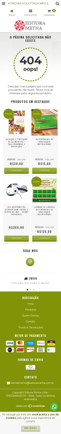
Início (30, 303)
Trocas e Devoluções (30, 327)
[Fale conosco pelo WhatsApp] (54, 407)
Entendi (30, 428)
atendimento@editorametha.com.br (32, 382)
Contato (30, 321)
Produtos (30, 309)
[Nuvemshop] (30, 407)
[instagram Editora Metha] (30, 262)
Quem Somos (30, 315)
